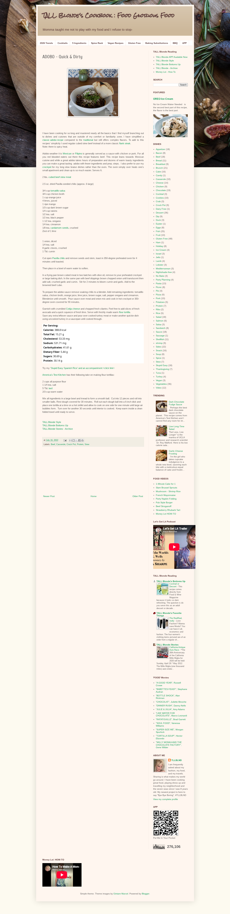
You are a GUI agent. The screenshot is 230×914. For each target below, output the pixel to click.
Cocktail (160, 194)
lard (50, 388)
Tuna (158, 373)
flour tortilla (124, 312)
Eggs (158, 227)
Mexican (67, 153)
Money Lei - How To (166, 72)
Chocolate (161, 190)
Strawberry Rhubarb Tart (168, 510)
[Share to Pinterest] (82, 440)
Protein (80, 444)
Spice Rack (97, 43)
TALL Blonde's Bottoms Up (170, 581)
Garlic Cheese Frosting (176, 452)
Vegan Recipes (115, 43)
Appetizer (160, 149)
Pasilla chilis (58, 258)
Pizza (158, 294)
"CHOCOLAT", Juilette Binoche (171, 702)
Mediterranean (163, 268)
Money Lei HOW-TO (166, 514)
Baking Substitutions (156, 43)
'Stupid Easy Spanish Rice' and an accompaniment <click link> (82, 368)
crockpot (46, 167)
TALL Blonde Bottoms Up (55, 425)
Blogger (145, 893)
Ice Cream (161, 250)
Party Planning (163, 279)
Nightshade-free (164, 272)
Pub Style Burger (164, 502)
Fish (158, 231)
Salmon (159, 320)
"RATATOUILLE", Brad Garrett (171, 719)
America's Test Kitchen (54, 374)
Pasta (158, 283)
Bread (159, 160)
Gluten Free (134, 43)
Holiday (159, 246)
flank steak (124, 143)
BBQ (175, 43)
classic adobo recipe (52, 140)
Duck (158, 220)
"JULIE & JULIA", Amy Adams (170, 709)
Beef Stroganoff (163, 506)
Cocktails (63, 43)
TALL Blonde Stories (167, 644)
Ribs (158, 309)
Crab (158, 201)
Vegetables (161, 384)
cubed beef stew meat (60, 177)
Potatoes (160, 302)
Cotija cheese (73, 308)
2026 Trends (46, 43)
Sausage (160, 335)
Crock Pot (71, 444)
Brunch (159, 168)
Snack (159, 350)
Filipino (78, 153)
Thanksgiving (162, 369)
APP (184, 43)
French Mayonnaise (166, 495)
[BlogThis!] (73, 440)
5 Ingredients (79, 43)
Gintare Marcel (120, 893)
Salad (158, 317)
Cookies (160, 198)
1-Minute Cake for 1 (166, 484)
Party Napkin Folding (166, 498)
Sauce (159, 332)
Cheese (160, 182)
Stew (87, 444)
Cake (158, 171)
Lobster (159, 265)
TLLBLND (176, 760)
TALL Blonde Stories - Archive (57, 428)
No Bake (160, 276)
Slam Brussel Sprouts (166, 487)
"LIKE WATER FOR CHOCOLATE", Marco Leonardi (171, 714)
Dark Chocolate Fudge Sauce (176, 403)
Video (158, 387)
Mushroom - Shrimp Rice (168, 491)
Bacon (159, 153)
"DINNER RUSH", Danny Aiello (171, 705)
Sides (158, 346)
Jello (158, 257)
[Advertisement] (93, 470)
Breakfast (160, 164)
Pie (157, 291)
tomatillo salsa (58, 190)
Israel (158, 253)
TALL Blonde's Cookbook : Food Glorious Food (108, 15)
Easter (159, 224)
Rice (158, 313)
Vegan (159, 380)
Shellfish (160, 339)
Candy (159, 175)
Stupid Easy (162, 365)
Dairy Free (161, 209)
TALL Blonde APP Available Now (171, 57)
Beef (53, 444)
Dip (157, 216)
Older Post (138, 496)
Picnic (159, 287)
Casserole (60, 444)
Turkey (159, 376)
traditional (88, 140)
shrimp (159, 343)
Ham (158, 242)
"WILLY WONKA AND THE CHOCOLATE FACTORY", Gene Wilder (169, 745)
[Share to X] (76, 440)
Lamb (158, 261)
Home (94, 496)
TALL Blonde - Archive (167, 68)
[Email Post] (65, 440)
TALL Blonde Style (51, 422)
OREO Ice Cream (163, 98)
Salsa (158, 324)
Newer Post (49, 496)
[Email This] (70, 440)
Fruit (158, 235)
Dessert (160, 212)
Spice (158, 358)
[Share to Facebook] (79, 440)
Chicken (160, 186)
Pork (158, 298)
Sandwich (160, 328)
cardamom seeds (60, 227)
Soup (158, 354)
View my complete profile (165, 799)
